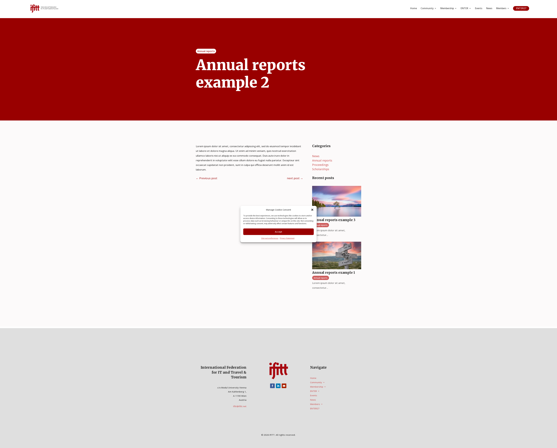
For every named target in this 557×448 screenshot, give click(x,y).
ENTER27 (521, 8)
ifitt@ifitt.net (239, 406)
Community (427, 8)
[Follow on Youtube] (284, 385)
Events (478, 8)
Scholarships (320, 169)
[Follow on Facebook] (272, 385)
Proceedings (320, 165)
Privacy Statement (287, 238)
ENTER (464, 8)
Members (501, 8)
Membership (447, 8)
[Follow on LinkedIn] (278, 385)
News (489, 8)
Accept (278, 231)
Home (413, 8)
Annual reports (206, 51)
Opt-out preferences (269, 238)
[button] (312, 209)
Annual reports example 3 (333, 220)
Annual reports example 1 (333, 273)
